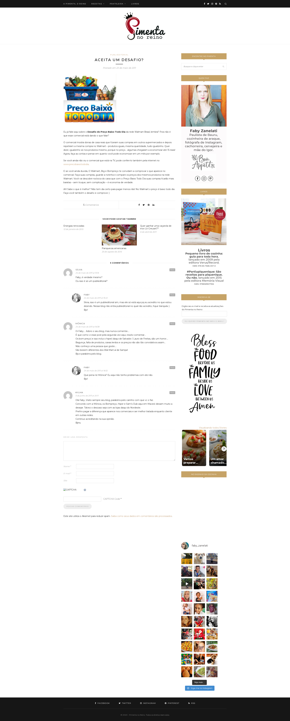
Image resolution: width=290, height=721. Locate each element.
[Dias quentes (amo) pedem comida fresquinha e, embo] (199, 671)
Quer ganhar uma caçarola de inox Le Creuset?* (155, 227)
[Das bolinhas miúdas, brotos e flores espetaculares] (212, 583)
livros (135, 4)
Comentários (91, 205)
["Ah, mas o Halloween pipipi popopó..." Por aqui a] (186, 646)
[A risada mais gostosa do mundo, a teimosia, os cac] (212, 621)
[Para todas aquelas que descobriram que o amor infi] (212, 571)
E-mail (67, 473)
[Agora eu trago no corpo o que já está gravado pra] (199, 646)
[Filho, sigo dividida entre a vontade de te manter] (199, 621)
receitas (96, 4)
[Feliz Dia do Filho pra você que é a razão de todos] (199, 608)
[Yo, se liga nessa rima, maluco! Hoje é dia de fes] (199, 571)
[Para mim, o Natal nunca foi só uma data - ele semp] (199, 634)
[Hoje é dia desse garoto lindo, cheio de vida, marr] (212, 558)
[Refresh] (85, 490)
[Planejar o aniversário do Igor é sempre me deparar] (212, 596)
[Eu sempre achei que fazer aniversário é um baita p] (186, 596)
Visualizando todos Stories (213, 427)
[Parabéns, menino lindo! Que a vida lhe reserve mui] (186, 659)
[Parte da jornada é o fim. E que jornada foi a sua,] (212, 659)
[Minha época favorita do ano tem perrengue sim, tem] (212, 634)
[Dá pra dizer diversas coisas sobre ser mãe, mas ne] (199, 659)
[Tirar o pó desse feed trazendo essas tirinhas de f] (212, 646)
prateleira (116, 4)
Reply (172, 270)
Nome (67, 466)
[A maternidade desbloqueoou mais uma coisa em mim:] (186, 558)
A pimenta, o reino (74, 4)
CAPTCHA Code (111, 499)
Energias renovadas (73, 225)
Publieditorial (119, 55)
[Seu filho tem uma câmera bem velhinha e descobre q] (212, 671)
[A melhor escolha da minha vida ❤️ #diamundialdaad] (212, 608)
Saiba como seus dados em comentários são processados (141, 516)
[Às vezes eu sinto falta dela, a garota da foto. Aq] (186, 621)
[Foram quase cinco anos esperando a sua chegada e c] (199, 596)
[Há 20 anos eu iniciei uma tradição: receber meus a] (199, 583)
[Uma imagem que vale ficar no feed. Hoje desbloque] (186, 583)
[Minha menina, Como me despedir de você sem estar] (186, 634)
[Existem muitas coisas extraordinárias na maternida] (186, 571)
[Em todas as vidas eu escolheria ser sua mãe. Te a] (186, 608)
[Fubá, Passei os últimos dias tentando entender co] (199, 558)
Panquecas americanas (114, 248)
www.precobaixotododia (76, 164)
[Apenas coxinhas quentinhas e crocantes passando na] (186, 671)
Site (65, 480)
